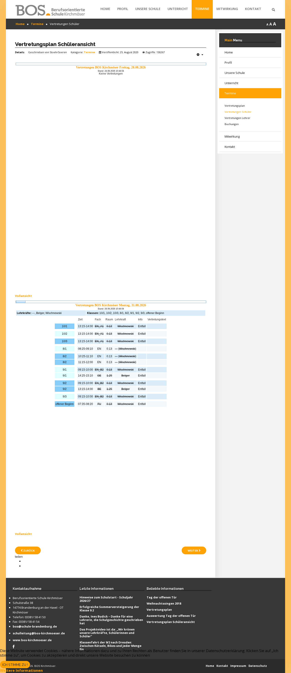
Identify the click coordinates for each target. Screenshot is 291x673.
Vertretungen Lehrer (237, 118)
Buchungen (232, 124)
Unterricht (178, 9)
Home (105, 9)
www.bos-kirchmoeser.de (32, 640)
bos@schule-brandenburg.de (35, 626)
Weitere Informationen (21, 670)
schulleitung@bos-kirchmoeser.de (39, 633)
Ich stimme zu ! (15, 665)
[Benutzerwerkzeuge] (200, 54)
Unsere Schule (148, 9)
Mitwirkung (227, 9)
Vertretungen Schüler (238, 111)
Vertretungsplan (235, 105)
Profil (122, 9)
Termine (202, 9)
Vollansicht (23, 296)
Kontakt (253, 9)
